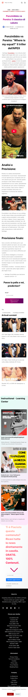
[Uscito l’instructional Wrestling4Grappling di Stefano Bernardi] (14, 422)
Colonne (12, 620)
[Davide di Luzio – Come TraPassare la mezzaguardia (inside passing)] (14, 460)
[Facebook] (3, 608)
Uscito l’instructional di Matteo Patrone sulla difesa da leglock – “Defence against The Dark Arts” (12, 514)
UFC (17, 28)
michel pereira (6, 312)
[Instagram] (11, 608)
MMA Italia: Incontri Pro (12, 635)
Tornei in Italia (12, 647)
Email (7, 292)
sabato (14, 61)
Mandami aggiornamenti (14, 579)
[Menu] (25, 2)
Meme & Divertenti (12, 625)
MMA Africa (13, 627)
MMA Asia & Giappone (12, 629)
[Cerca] (21, 2)
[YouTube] (14, 608)
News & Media (12, 639)
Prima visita (14, 663)
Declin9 (17, 694)
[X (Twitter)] (7, 608)
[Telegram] (18, 608)
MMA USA (13, 28)
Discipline (12, 621)
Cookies (14, 661)
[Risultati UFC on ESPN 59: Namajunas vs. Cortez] (14, 374)
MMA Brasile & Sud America (13, 631)
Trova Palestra (14, 665)
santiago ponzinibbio (18, 312)
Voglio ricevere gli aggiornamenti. (14, 300)
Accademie (12, 618)
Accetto (10, 694)
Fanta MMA (12, 624)
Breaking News (14, 667)
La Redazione (14, 676)
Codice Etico (14, 678)
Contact (14, 680)
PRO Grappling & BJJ (12, 641)
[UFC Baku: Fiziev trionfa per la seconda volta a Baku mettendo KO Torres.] (14, 350)
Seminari (12, 643)
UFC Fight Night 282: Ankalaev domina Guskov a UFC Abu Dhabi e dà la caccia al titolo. (14, 336)
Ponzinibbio (11, 53)
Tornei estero (12, 645)
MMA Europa (12, 633)
